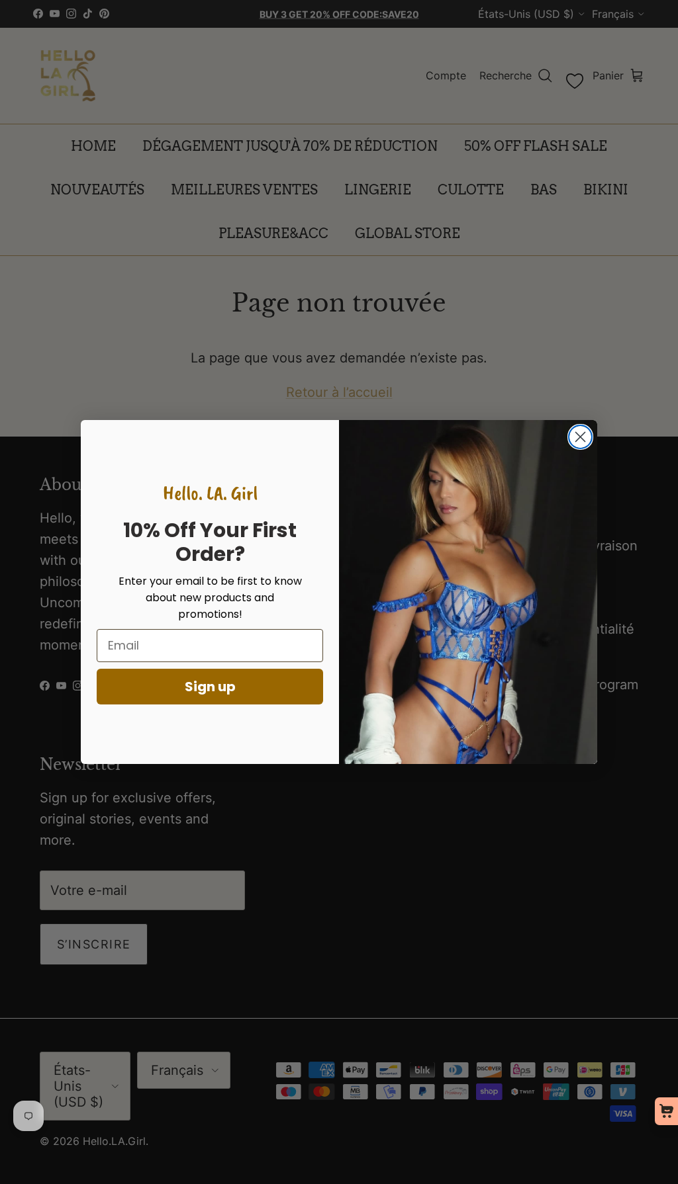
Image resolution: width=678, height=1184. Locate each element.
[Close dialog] (580, 436)
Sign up (210, 686)
